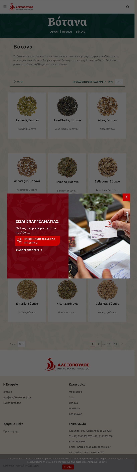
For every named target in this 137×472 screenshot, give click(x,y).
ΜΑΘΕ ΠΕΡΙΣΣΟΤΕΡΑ (28, 250)
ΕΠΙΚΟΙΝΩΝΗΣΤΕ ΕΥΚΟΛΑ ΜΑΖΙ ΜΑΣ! (39, 241)
